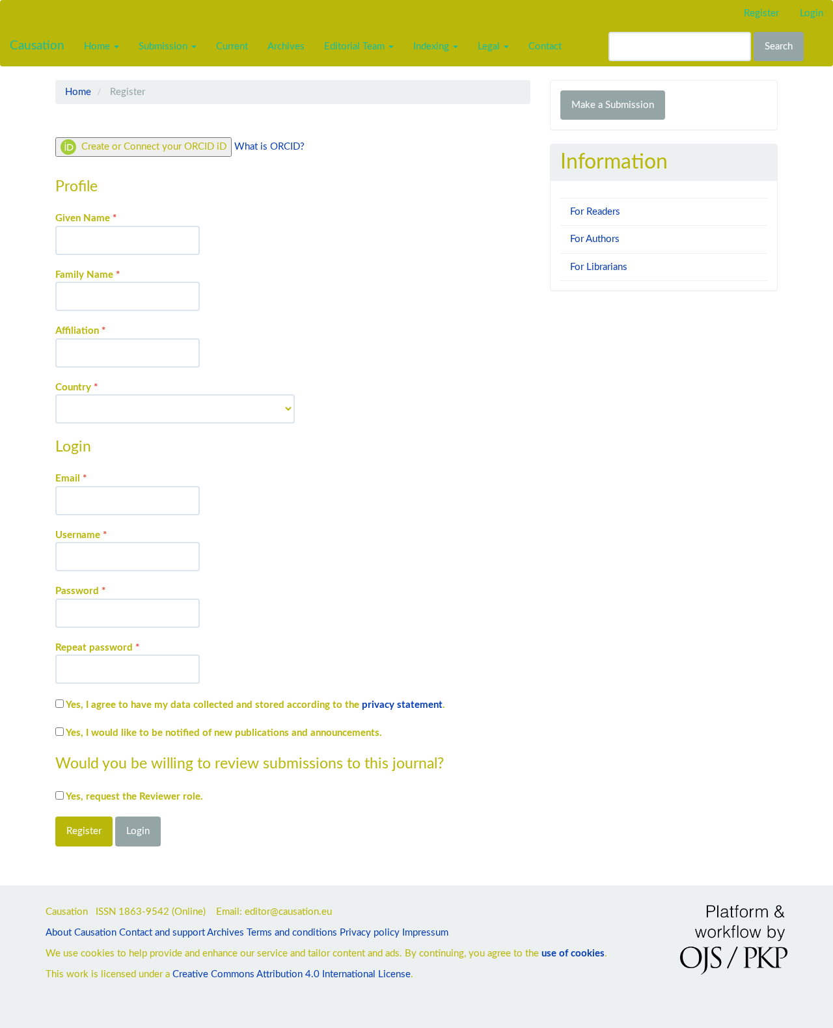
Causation (37, 46)
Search (779, 46)
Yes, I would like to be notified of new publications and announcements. (223, 733)
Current (232, 46)
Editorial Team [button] (355, 46)
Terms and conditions (292, 933)
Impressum (425, 933)
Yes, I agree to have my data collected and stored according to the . (254, 705)
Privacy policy (370, 933)
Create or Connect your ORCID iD (152, 147)
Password (99, 591)
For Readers (595, 212)
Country (96, 387)
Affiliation (99, 330)
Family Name (107, 274)
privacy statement (402, 705)
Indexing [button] (432, 46)
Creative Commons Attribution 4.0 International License (291, 974)
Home (78, 92)
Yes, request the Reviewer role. (133, 797)
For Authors (595, 239)
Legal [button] (490, 46)
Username (100, 535)
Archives (286, 46)
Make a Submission (612, 105)
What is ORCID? (269, 147)
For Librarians (598, 267)
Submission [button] (164, 46)
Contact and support (162, 933)
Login (811, 13)
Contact (545, 46)
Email (90, 478)
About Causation (81, 933)
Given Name (105, 218)
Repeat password (116, 647)
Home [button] (98, 46)
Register (761, 13)
